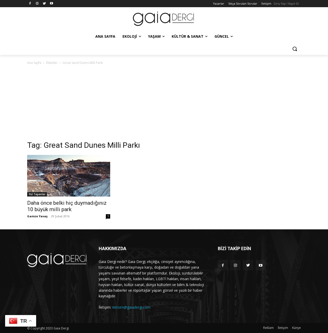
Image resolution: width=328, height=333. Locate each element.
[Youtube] (51, 4)
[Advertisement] (164, 104)
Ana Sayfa (34, 63)
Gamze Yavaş (37, 216)
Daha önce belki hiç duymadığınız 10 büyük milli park (67, 206)
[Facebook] (30, 4)
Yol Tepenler (37, 194)
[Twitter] (44, 4)
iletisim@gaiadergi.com (131, 307)
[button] (295, 49)
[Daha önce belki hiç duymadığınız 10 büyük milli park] (68, 176)
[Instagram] (37, 4)
